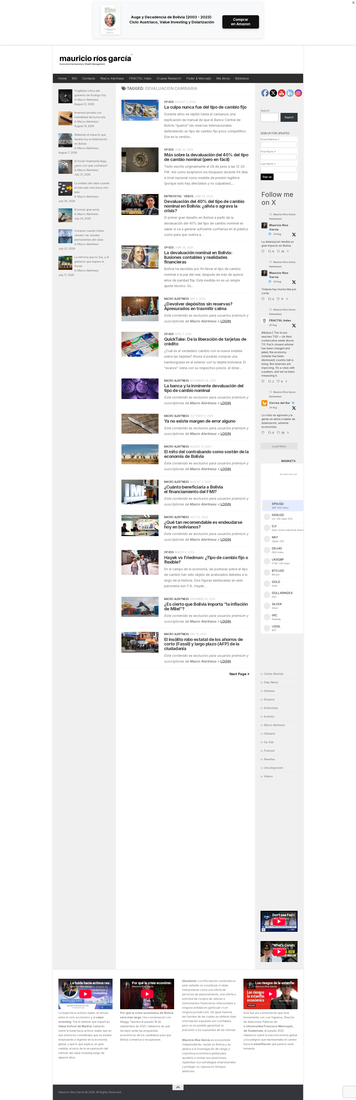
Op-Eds (169, 101)
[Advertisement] (279, 846)
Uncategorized (273, 767)
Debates (269, 691)
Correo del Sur (279, 403)
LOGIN (225, 321)
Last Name (268, 164)
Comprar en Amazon (240, 21)
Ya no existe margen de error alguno (199, 421)
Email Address (270, 139)
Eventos (269, 716)
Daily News (271, 682)
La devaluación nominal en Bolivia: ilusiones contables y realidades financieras (198, 257)
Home (62, 78)
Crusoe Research (169, 78)
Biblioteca (242, 78)
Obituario (269, 733)
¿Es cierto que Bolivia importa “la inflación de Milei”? (206, 606)
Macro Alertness (112, 78)
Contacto (88, 78)
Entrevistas (173, 196)
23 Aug (277, 281)
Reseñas (269, 759)
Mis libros (223, 78)
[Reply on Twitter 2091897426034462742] (264, 251)
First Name (268, 151)
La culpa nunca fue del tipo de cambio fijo (205, 107)
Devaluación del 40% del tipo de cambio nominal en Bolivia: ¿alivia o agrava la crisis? (204, 206)
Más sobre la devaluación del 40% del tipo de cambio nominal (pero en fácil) (206, 157)
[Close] (353, 2)
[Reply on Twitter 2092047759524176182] (264, 381)
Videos (188, 196)
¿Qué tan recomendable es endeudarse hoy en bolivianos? (203, 525)
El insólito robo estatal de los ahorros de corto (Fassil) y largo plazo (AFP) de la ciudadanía (203, 644)
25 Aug (273, 325)
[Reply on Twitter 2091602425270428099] (264, 299)
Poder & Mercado (198, 78)
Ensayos (269, 699)
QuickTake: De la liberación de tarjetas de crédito (205, 341)
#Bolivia (266, 332)
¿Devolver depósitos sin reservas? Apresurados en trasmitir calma (198, 306)
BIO (74, 78)
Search (265, 110)
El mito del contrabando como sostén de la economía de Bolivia (206, 454)
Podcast (269, 750)
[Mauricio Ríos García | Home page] (99, 59)
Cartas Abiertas (274, 674)
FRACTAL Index (140, 78)
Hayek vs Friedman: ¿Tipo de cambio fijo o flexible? (206, 560)
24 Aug (277, 234)
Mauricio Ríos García (278, 227)
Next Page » (239, 674)
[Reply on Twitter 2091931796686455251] (264, 432)
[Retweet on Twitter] (270, 214)
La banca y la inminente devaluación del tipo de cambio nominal (203, 388)
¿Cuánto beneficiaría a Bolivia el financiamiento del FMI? (193, 489)
